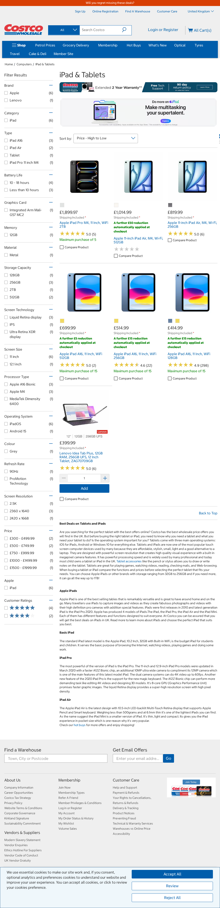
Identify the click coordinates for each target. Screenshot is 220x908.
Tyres (199, 45)
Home (9, 64)
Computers (24, 64)
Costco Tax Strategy (17, 798)
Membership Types (71, 793)
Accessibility (121, 834)
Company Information (18, 787)
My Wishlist (66, 823)
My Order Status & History (75, 818)
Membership (108, 45)
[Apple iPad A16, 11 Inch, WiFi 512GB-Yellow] (62, 321)
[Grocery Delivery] (90, 45)
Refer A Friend (68, 798)
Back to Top (208, 513)
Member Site (63, 54)
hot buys (80, 725)
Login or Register (163, 29)
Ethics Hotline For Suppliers (23, 850)
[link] (84, 199)
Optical (179, 45)
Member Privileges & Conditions (80, 803)
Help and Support (125, 787)
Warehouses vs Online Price (131, 829)
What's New (157, 45)
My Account (66, 813)
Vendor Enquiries (16, 845)
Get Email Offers (130, 750)
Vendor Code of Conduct (21, 855)
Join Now (64, 787)
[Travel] (20, 54)
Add (84, 488)
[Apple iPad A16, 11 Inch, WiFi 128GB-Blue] (170, 321)
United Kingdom (199, 11)
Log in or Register (70, 808)
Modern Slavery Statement (22, 840)
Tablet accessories (129, 561)
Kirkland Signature (16, 818)
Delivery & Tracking (125, 808)
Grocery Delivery (76, 45)
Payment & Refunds (126, 793)
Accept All (172, 874)
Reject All (172, 897)
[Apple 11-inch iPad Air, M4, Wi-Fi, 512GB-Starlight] (116, 205)
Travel (15, 54)
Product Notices (123, 813)
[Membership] (118, 45)
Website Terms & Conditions (23, 808)
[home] (23, 29)
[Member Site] (74, 54)
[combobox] (63, 30)
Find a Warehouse (22, 750)
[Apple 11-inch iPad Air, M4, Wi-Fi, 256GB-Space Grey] (170, 205)
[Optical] (186, 45)
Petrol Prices (45, 45)
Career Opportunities (18, 793)
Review (172, 885)
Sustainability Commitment (22, 823)
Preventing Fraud (124, 818)
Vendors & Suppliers (22, 832)
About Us (12, 780)
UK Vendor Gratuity (17, 860)
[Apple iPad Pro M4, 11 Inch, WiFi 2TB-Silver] (62, 205)
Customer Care (126, 780)
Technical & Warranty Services (133, 823)
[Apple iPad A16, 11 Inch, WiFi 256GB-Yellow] (116, 321)
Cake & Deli (37, 54)
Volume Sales (67, 829)
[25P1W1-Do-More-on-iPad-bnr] (138, 112)
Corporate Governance (19, 813)
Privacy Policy (13, 803)
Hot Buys (134, 45)
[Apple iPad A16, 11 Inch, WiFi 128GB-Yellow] (177, 321)
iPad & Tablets (45, 64)
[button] (126, 29)
